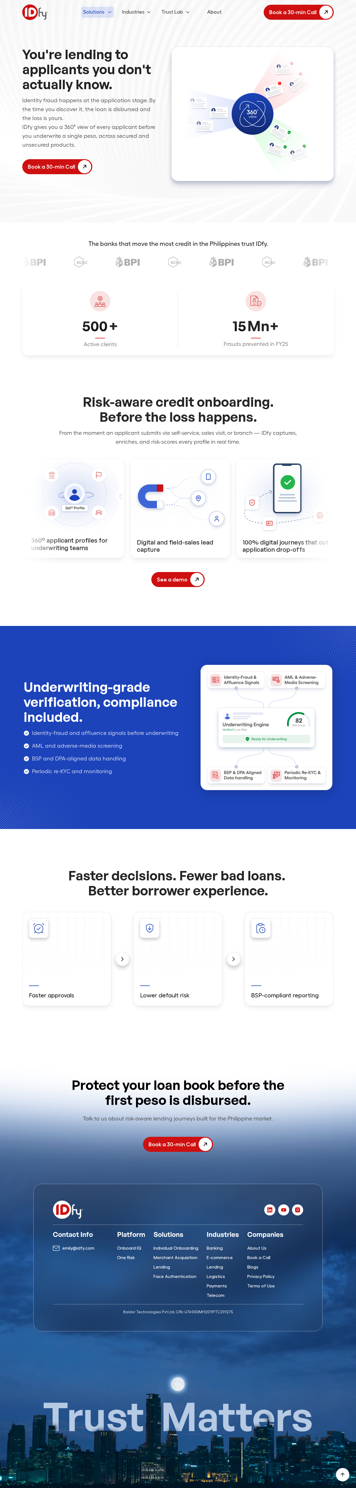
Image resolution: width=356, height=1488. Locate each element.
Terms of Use (261, 1286)
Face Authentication (175, 1276)
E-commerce (220, 1257)
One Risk (126, 1257)
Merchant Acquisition (175, 1257)
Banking (215, 1248)
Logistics (216, 1276)
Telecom (215, 1295)
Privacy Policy (261, 1276)
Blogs (252, 1267)
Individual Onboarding (176, 1248)
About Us (256, 1248)
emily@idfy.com (78, 1248)
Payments (217, 1286)
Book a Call (258, 1257)
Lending (162, 1267)
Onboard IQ (129, 1248)
